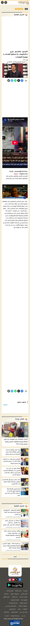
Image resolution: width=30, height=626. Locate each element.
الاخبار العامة (19, 9)
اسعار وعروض (12, 609)
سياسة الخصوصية (15, 616)
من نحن (23, 616)
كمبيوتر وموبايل (23, 603)
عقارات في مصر (23, 612)
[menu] (5, 2)
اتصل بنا (7, 616)
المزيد (15, 556)
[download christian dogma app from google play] (15, 585)
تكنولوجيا (25, 609)
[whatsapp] (8, 80)
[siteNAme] (24, 2)
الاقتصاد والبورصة (15, 600)
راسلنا (16, 173)
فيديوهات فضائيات (22, 606)
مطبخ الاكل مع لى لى (10, 606)
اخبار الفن (6, 594)
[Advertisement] (15, 33)
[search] (2, 2)
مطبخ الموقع (7, 597)
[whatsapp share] (15, 80)
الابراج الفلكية (14, 612)
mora (24, 60)
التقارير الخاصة (10, 591)
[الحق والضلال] (26, 9)
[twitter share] (18, 80)
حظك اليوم (6, 612)
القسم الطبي (24, 594)
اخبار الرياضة (15, 597)
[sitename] (15, 571)
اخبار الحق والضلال (13, 603)
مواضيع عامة (24, 600)
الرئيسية (25, 591)
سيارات (19, 609)
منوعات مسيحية (23, 597)
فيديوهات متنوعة (14, 594)
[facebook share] (22, 80)
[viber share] (12, 80)
